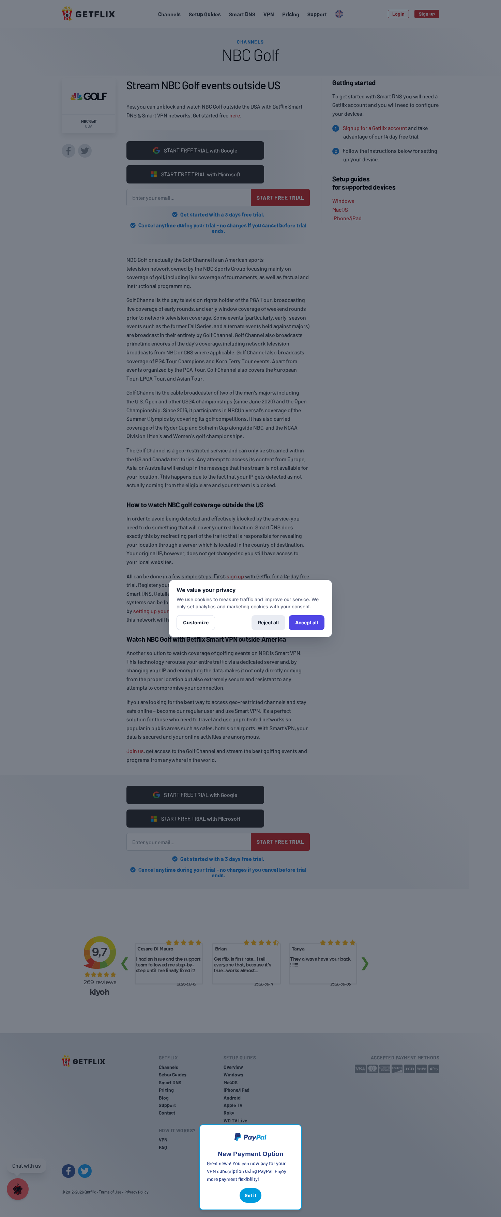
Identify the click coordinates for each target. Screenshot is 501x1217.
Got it (250, 1195)
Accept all (306, 622)
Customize (196, 622)
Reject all (268, 622)
